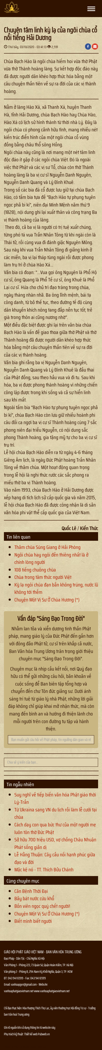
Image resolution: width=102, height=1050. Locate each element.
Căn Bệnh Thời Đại (31, 891)
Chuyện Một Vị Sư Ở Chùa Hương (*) (47, 599)
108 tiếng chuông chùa (35, 569)
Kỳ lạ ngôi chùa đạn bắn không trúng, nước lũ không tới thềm (56, 588)
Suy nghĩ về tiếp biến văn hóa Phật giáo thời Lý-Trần (55, 798)
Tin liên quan (18, 537)
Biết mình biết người (33, 921)
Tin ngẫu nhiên (20, 784)
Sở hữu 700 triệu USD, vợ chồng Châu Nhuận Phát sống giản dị (55, 843)
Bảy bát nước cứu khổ (34, 898)
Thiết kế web (31, 1034)
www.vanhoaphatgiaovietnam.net (52, 991)
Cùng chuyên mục (23, 881)
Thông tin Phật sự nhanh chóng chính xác (25, 1046)
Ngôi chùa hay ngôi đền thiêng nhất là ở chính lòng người (51, 558)
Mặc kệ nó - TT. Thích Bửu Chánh (43, 869)
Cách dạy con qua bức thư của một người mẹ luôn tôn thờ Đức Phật (55, 828)
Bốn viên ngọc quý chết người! (42, 906)
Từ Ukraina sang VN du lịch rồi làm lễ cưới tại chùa (55, 813)
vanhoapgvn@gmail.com (24, 984)
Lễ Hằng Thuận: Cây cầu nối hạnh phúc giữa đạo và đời (54, 858)
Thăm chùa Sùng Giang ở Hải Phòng (47, 547)
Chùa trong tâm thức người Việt (42, 577)
